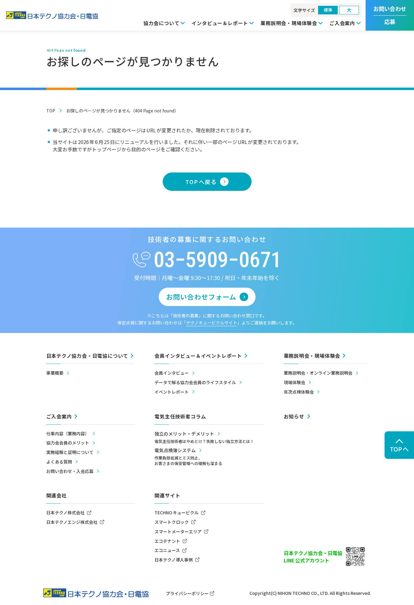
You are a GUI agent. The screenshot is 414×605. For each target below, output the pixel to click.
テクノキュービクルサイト (211, 323)
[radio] (328, 10)
